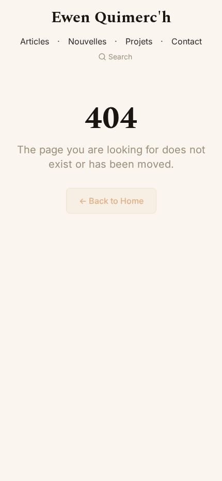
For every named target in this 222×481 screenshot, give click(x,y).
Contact (186, 41)
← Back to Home (111, 201)
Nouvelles (87, 41)
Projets (138, 41)
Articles (34, 41)
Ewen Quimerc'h (111, 17)
